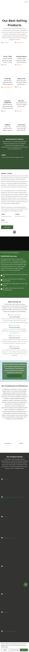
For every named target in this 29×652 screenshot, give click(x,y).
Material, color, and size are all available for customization (14, 280)
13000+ (17, 214)
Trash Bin (7, 78)
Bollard (7, 125)
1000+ (3, 214)
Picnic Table (7, 56)
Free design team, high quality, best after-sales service (15, 284)
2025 (4, 155)
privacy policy (4, 646)
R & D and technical (14, 317)
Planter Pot (21, 78)
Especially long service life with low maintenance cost (15, 275)
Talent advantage (14, 348)
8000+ (3, 220)
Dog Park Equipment (7, 101)
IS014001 (21, 443)
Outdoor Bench (21, 56)
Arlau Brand (8, 443)
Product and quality (14, 327)
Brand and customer (14, 337)
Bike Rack (21, 101)
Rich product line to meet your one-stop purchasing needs (13, 289)
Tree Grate (21, 125)
